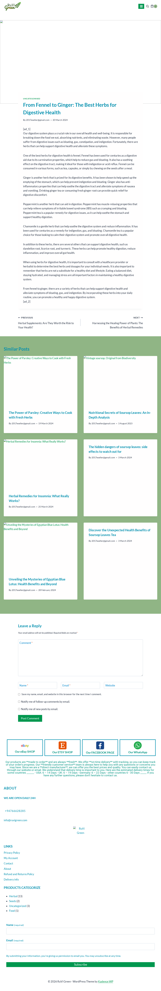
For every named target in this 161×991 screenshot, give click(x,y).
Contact (8, 863)
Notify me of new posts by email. (39, 709)
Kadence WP (105, 981)
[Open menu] (141, 6)
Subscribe (80, 964)
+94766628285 (15, 811)
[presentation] (40, 380)
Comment (26, 642)
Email (66, 685)
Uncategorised (31, 98)
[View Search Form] (147, 6)
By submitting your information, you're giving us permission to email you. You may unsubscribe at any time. (63, 955)
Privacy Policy (12, 852)
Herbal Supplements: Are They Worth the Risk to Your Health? (46, 322)
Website (110, 685)
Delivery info (11, 879)
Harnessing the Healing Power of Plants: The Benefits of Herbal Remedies (117, 322)
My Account (11, 858)
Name (23, 685)
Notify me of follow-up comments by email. (45, 701)
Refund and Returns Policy (19, 874)
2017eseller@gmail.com (38, 120)
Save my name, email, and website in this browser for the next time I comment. (62, 694)
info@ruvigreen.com (15, 820)
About (7, 868)
